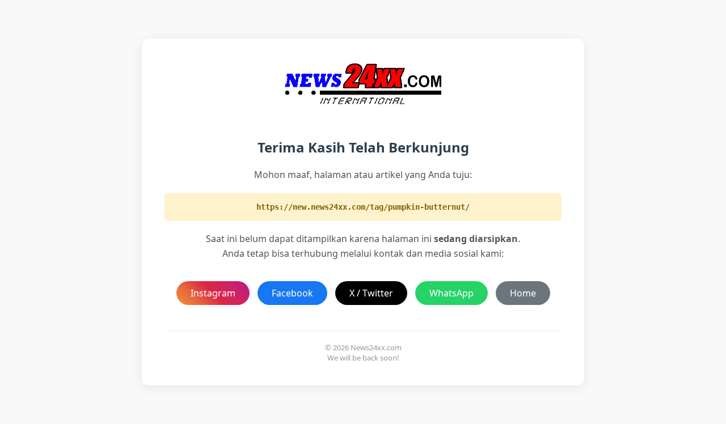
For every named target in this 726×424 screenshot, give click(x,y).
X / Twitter (371, 293)
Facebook (292, 293)
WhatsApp (451, 293)
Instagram (213, 293)
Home (523, 293)
